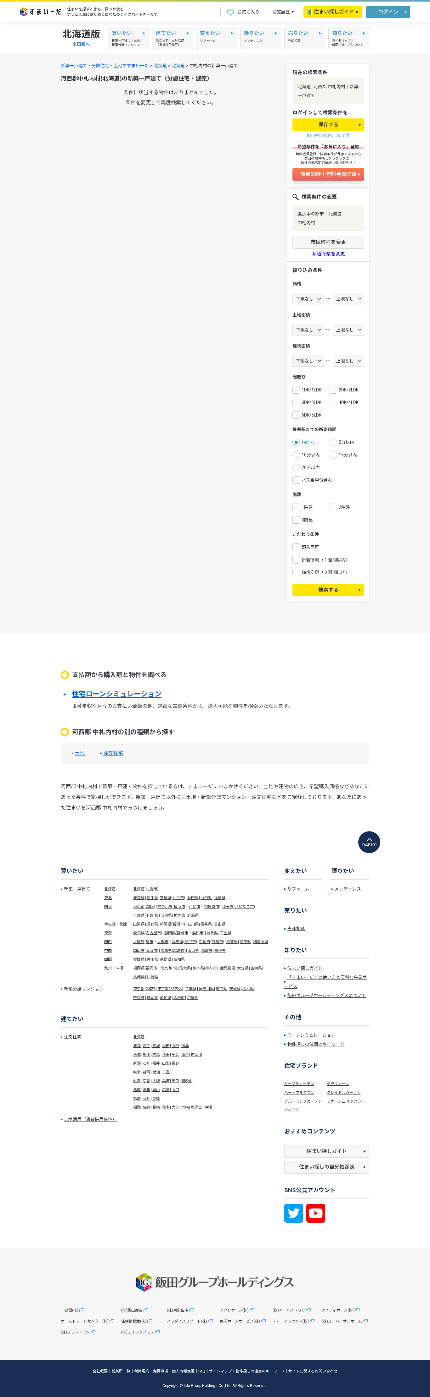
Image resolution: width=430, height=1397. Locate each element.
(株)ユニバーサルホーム (342, 1321)
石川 (146, 1063)
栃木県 (179, 915)
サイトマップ (220, 1371)
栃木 (146, 1054)
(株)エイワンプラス (137, 1332)
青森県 (138, 898)
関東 (108, 906)
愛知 (156, 1072)
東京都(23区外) (170, 989)
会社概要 (100, 1371)
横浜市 (179, 906)
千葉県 (138, 915)
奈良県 (245, 942)
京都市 (217, 942)
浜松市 (197, 933)
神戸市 (190, 942)
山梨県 (138, 924)
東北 (108, 898)
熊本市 (211, 968)
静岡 (146, 1072)
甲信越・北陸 (115, 924)
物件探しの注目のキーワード (316, 1044)
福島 (185, 1046)
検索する (328, 590)
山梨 (166, 1063)
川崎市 (194, 906)
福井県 (206, 924)
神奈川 (196, 1054)
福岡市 (151, 968)
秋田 (166, 1046)
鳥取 (137, 1090)
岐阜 (137, 1072)
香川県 (152, 959)
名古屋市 (153, 933)
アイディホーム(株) (338, 1310)
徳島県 (165, 959)
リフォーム (298, 889)
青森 (137, 1046)
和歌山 (187, 1081)
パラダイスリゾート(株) (187, 1321)
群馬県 (193, 915)
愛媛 (156, 1098)
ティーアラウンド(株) (291, 1321)
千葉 (175, 1054)
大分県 (242, 968)
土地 (80, 753)
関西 (108, 942)
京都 (146, 1081)
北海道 (160, 65)
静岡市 (182, 933)
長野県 (152, 924)
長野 (175, 1063)
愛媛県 (138, 959)
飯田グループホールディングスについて (326, 995)
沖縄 (208, 1107)
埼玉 (166, 1054)
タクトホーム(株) (234, 1310)
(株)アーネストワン (289, 1310)
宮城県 (165, 898)
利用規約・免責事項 (151, 1371)
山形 (175, 1046)
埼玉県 (228, 906)
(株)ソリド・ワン (75, 1332)
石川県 (193, 924)
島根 (146, 1090)
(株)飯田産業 (132, 1310)
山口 (175, 1090)
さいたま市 (244, 906)
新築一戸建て (77, 889)
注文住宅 (113, 753)
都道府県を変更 (328, 254)
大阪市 (162, 942)
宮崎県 (256, 968)
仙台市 (178, 898)
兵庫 (166, 1081)
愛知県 (138, 933)
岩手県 (152, 898)
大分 (175, 1107)
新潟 (137, 1063)
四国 (108, 959)
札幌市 (151, 889)
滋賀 (137, 1081)
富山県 (219, 924)
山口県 (193, 950)
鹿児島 (196, 1107)
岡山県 (138, 950)
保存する (328, 125)
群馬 (156, 1054)
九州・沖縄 (113, 968)
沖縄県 (152, 977)
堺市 (149, 942)
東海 (108, 933)
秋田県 (193, 898)
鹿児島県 (227, 968)
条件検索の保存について (325, 136)
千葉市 (151, 915)
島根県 (220, 950)
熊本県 (198, 968)
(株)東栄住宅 (177, 1310)
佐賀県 (185, 968)
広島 (166, 1090)
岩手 (146, 1046)
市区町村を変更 (328, 242)
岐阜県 (212, 933)
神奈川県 (165, 906)
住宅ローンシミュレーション (116, 694)
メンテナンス (348, 889)
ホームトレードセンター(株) (85, 1321)
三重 (166, 1072)
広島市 (178, 950)
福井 (156, 1063)
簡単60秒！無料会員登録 (328, 174)
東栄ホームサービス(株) (240, 1321)
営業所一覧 (120, 1371)
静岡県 (170, 933)
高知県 (179, 959)
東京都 (138, 906)
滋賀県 (232, 942)
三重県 (225, 933)
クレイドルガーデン (344, 1092)
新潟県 (165, 924)
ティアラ (291, 1110)
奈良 (175, 1081)
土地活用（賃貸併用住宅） (90, 1119)
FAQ (201, 1371)
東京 (185, 1054)
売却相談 (296, 928)
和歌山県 (260, 942)
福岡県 (138, 968)
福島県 (219, 898)
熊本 (166, 1107)
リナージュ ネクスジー (346, 1101)
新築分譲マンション (84, 988)
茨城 (137, 1054)
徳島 (137, 1098)
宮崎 (185, 1107)
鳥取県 (206, 950)
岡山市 (151, 950)
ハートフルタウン (299, 1092)
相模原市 (211, 906)
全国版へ (81, 44)
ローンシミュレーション (311, 1035)
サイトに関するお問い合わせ (312, 1371)
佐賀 (146, 1107)
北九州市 (168, 968)
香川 (146, 1098)
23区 (150, 906)
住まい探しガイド (334, 12)
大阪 (156, 1081)
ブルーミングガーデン (303, 1101)
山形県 (206, 898)
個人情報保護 (183, 1371)
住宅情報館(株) (133, 1321)
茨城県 (166, 915)
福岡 (137, 1107)
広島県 (166, 950)
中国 (108, 950)
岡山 (156, 1090)
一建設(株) (69, 1310)
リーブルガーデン (299, 1084)
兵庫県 (177, 942)
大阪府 (138, 942)
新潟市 (178, 924)
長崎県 (138, 977)
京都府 (204, 942)
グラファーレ (338, 1084)
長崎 (156, 1107)
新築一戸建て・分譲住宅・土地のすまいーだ (105, 65)
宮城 (156, 1046)
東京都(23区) (144, 989)
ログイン (388, 12)
